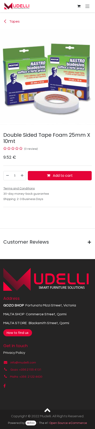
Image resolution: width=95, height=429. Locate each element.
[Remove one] (7, 175)
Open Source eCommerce (68, 423)
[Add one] (22, 175)
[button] (47, 410)
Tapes (14, 21)
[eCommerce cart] (79, 6)
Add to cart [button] (62, 175)
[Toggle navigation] (87, 6)
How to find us (17, 333)
